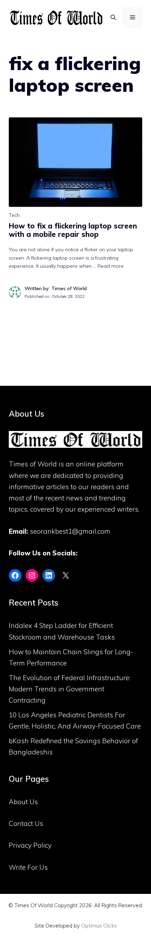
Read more (111, 266)
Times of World (33, 464)
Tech (14, 215)
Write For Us (28, 867)
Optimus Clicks (99, 925)
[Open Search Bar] (113, 17)
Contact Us (26, 823)
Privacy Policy (30, 845)
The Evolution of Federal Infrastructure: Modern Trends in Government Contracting (69, 689)
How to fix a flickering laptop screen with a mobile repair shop (73, 230)
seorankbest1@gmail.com (70, 531)
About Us (23, 802)
